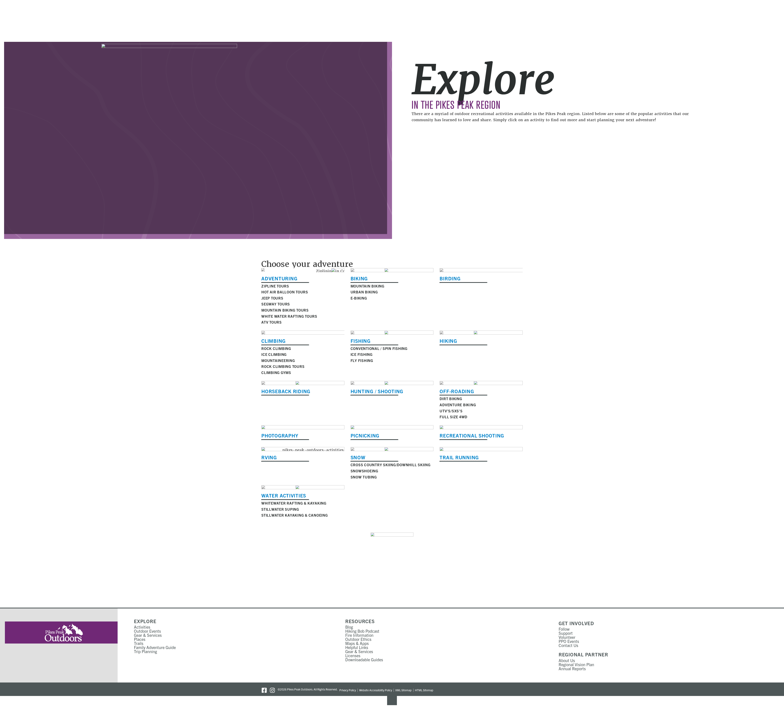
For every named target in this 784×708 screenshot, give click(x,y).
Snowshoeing (364, 470)
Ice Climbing (274, 354)
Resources (360, 621)
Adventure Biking (458, 404)
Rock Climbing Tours (282, 366)
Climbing (273, 341)
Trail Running (459, 457)
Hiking (448, 341)
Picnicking (365, 435)
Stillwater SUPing (280, 509)
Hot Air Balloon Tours (284, 292)
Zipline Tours (275, 286)
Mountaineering (278, 360)
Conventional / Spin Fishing (379, 348)
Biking (359, 278)
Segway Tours (275, 304)
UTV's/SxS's (451, 410)
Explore (145, 621)
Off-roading (457, 391)
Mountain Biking (367, 286)
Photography (279, 435)
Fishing (361, 341)
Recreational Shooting (472, 435)
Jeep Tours (272, 298)
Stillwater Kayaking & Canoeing (294, 515)
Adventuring (279, 278)
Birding (450, 278)
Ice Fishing (362, 354)
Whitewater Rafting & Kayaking (293, 503)
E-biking (359, 298)
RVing (269, 457)
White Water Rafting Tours (289, 316)
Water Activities (283, 495)
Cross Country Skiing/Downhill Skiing (391, 464)
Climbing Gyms (276, 372)
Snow (358, 457)
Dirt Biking (451, 398)
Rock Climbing (276, 348)
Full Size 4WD (453, 416)
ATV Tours (271, 322)
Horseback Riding (285, 391)
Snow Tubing (364, 477)
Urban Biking (364, 292)
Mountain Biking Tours (285, 310)
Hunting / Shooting (377, 391)
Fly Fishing (362, 360)
